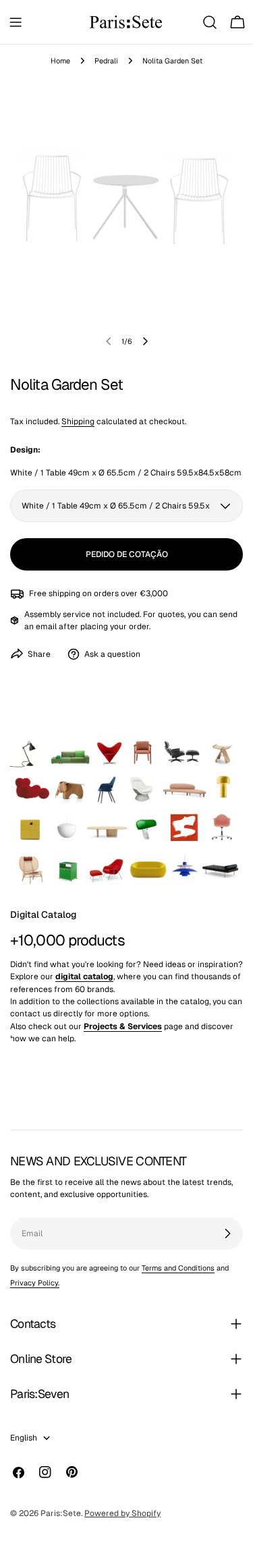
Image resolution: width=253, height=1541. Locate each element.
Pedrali (106, 60)
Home (60, 60)
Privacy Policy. (34, 1282)
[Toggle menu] (15, 22)
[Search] (209, 22)
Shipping (77, 421)
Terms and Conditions (178, 1268)
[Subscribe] (227, 1233)
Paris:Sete (60, 1513)
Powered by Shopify (122, 1513)
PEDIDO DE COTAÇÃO (127, 554)
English (23, 1437)
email (46, 626)
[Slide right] (145, 341)
